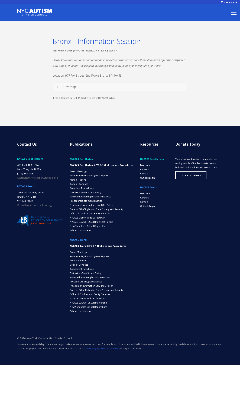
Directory (145, 165)
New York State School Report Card (88, 226)
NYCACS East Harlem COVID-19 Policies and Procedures (101, 165)
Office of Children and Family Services (90, 213)
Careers (144, 169)
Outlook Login (147, 177)
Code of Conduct (79, 183)
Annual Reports (78, 179)
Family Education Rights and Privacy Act (90, 196)
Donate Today (191, 175)
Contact (144, 173)
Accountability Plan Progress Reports (89, 175)
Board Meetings (78, 171)
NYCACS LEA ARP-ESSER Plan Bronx (88, 302)
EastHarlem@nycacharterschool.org (37, 177)
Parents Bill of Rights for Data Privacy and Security (96, 209)
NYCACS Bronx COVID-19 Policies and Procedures (98, 245)
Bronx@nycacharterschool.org (34, 205)
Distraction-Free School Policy (85, 192)
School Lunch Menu (80, 230)
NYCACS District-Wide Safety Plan (87, 217)
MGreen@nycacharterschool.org (103, 348)
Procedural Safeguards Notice (86, 200)
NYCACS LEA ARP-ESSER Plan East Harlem (91, 221)
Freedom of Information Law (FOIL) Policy (91, 205)
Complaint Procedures (82, 188)
